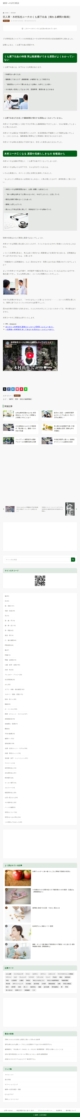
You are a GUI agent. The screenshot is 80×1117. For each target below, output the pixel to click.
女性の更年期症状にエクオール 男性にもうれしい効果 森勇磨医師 (26, 1054)
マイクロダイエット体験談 (65, 974)
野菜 (66, 987)
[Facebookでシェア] (9, 389)
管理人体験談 (67, 984)
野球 (16, 399)
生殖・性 (9, 670)
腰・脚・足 (10, 625)
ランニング (23, 977)
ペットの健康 (10, 807)
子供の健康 (10, 734)
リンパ (48, 977)
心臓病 (21, 980)
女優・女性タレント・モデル (16, 748)
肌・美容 (9, 606)
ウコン (28, 974)
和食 (7, 980)
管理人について (11, 812)
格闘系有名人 (10, 792)
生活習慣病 (10, 679)
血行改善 (46, 987)
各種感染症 (10, 719)
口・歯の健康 (10, 640)
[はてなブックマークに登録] (13, 389)
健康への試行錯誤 (11, 3)
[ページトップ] (76, 1113)
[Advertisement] (40, 473)
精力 (7, 987)
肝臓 (8, 655)
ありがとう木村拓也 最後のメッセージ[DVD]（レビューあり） (29, 326)
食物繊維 (27, 990)
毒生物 (8, 984)
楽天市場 (8, 1079)
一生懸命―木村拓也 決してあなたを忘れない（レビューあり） (30, 329)
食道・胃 (9, 635)
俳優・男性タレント (13, 753)
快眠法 (28, 980)
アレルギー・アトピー (13, 675)
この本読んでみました (13, 822)
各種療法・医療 (11, 724)
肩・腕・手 (10, 620)
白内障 (44, 984)
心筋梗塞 (14, 980)
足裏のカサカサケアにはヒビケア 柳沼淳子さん (20, 1059)
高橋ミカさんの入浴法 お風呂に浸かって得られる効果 (22, 1039)
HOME (7, 13)
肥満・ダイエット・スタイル (16, 714)
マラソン (8, 977)
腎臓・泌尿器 (10, 660)
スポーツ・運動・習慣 (14, 694)
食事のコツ (18, 990)
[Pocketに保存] (17, 389)
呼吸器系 (9, 645)
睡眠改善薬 (52, 984)
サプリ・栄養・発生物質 (14, 689)
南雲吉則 (67, 977)
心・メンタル (11, 709)
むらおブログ (9, 1094)
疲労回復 (36, 984)
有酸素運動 (65, 980)
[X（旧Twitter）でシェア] (4, 389)
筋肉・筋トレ (10, 699)
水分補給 (28, 984)
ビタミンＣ (52, 974)
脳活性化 (33, 987)
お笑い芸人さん (11, 797)
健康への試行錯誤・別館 (13, 1089)
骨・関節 (9, 630)
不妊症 (55, 977)
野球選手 (13, 13)
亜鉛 (61, 977)
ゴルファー (10, 788)
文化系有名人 (10, 773)
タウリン (43, 974)
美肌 (19, 987)
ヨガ (15, 977)
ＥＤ (34, 990)
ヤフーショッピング (11, 1084)
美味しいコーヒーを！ (12, 1099)
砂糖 (59, 984)
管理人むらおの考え (13, 817)
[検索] (73, 560)
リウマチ (31, 977)
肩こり (26, 987)
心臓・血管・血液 (12, 665)
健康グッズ (9, 738)
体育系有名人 (10, 768)
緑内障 (13, 987)
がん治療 (8, 974)
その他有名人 (10, 802)
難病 (7, 729)
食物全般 (9, 743)
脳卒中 (11, 399)
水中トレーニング (18, 984)
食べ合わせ (9, 990)
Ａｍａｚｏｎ (9, 1075)
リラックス (40, 977)
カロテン (35, 974)
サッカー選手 (10, 783)
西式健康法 (55, 987)
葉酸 (39, 987)
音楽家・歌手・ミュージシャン (16, 758)
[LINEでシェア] (25, 389)
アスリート (10, 763)
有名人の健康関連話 (25, 399)
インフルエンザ (18, 974)
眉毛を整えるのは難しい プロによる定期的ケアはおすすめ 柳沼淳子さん (28, 1044)
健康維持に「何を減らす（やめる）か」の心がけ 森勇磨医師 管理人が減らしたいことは (34, 1049)
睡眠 (8, 704)
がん (8, 684)
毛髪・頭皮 (10, 611)
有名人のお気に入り (38, 980)
